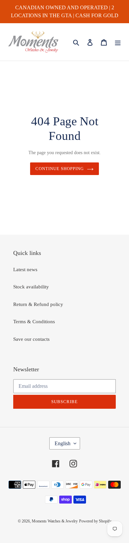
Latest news (25, 269)
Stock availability (31, 286)
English (62, 443)
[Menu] (118, 42)
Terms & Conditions (34, 321)
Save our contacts (31, 339)
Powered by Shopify (95, 521)
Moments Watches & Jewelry (55, 521)
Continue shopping (59, 168)
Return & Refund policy (38, 304)
